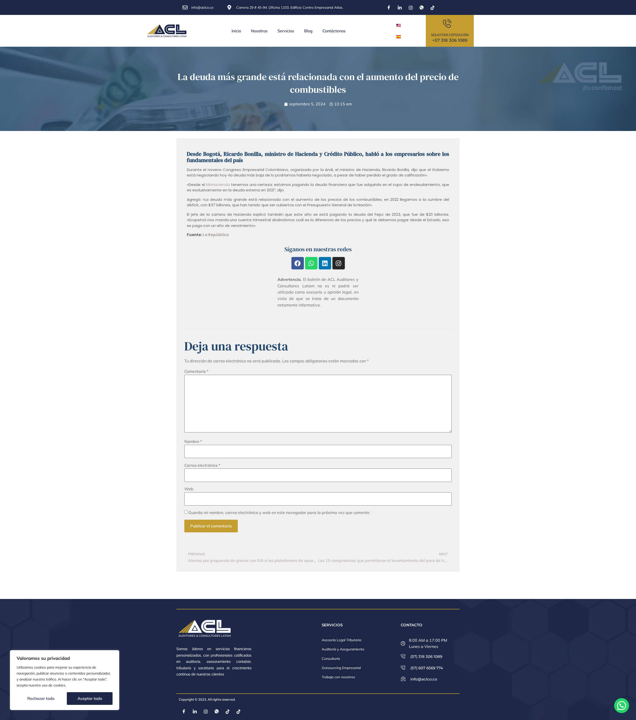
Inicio (236, 30)
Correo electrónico (202, 465)
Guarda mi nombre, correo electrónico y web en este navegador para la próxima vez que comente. (279, 512)
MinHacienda (218, 184)
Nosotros (259, 30)
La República (216, 234)
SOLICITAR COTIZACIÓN (450, 35)
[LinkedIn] (399, 7)
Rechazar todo (40, 698)
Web (188, 488)
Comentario (196, 371)
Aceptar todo (90, 698)
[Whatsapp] (311, 263)
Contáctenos (334, 30)
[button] (621, 705)
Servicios (286, 30)
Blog (308, 30)
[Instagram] (410, 7)
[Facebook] (389, 7)
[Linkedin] (325, 263)
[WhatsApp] (421, 7)
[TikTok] (432, 7)
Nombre (193, 441)
